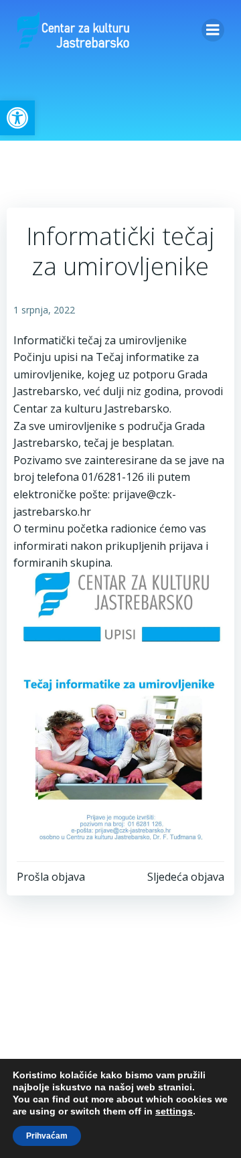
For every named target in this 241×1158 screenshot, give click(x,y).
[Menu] (213, 30)
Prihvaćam (47, 1136)
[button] (17, 117)
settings (174, 1111)
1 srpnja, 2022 (44, 309)
